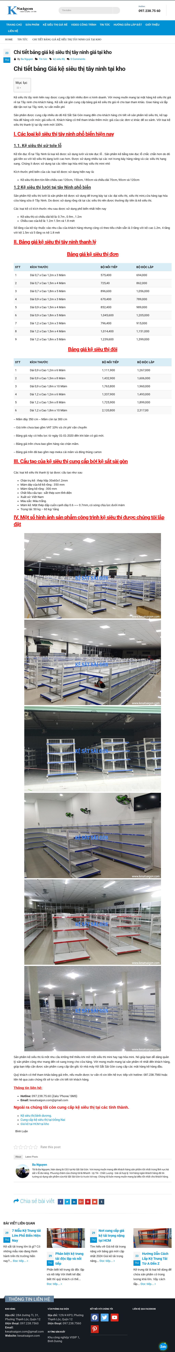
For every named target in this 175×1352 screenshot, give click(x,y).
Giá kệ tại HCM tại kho (35, 1124)
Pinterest (88, 1201)
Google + (81, 1201)
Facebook (60, 1201)
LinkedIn (74, 1201)
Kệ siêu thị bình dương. (36, 1115)
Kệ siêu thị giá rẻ (55, 24)
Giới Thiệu (152, 24)
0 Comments (78, 59)
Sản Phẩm (32, 24)
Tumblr (101, 1201)
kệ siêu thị (59, 59)
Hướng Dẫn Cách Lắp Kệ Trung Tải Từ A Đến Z (155, 1259)
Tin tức (43, 59)
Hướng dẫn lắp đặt (128, 24)
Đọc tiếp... (20, 1261)
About (18, 1156)
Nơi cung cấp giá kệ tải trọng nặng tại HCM (111, 1236)
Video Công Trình (83, 24)
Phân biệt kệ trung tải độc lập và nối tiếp (69, 1259)
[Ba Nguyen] (22, 1171)
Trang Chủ (14, 24)
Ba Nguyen (27, 59)
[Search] (116, 10)
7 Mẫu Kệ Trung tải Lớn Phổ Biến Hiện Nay (26, 1236)
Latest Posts (31, 1156)
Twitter (67, 1201)
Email (94, 1201)
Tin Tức (105, 24)
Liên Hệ (13, 31)
